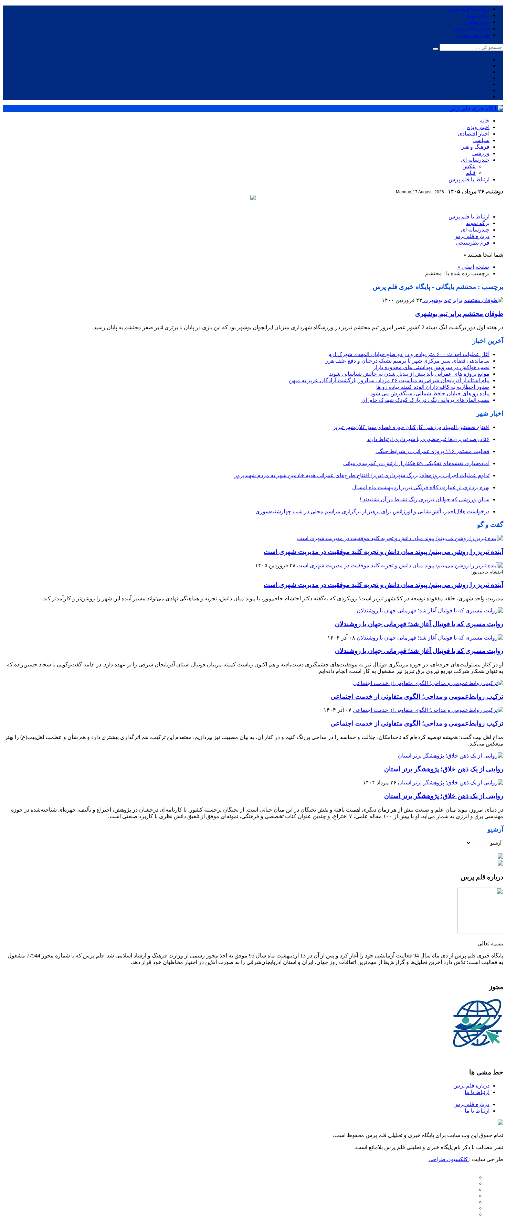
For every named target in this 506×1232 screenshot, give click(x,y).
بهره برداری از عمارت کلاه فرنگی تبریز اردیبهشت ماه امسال (420, 487)
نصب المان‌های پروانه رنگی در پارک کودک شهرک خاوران (425, 400)
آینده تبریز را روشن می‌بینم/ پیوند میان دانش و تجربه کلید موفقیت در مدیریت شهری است (383, 551)
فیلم (471, 173)
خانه (484, 121)
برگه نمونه (477, 15)
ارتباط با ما (477, 1092)
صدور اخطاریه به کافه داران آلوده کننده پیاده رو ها (432, 387)
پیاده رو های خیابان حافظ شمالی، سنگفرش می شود (429, 393)
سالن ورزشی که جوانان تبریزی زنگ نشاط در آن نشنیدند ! (424, 499)
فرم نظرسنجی (472, 35)
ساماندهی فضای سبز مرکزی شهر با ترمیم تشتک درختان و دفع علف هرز (407, 361)
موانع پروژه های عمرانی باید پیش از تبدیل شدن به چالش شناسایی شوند (409, 374)
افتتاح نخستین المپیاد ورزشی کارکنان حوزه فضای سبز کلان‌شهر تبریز (411, 427)
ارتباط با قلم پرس (469, 9)
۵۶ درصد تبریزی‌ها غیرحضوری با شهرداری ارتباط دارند (428, 439)
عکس (469, 166)
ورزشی (480, 153)
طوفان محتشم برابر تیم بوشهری (459, 313)
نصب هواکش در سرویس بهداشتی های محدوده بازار (431, 367)
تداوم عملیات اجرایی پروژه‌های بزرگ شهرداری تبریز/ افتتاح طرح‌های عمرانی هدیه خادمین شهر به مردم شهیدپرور (361, 475)
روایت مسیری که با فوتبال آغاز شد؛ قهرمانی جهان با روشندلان (419, 624)
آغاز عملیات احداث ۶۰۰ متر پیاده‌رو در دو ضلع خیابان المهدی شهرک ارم (408, 354)
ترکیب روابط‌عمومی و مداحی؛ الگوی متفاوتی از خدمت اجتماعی (416, 696)
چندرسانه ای (475, 22)
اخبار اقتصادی (473, 134)
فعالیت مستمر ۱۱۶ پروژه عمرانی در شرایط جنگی (432, 451)
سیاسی (481, 140)
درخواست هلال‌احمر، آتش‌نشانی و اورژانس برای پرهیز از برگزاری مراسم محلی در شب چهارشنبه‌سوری (372, 511)
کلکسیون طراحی (449, 1159)
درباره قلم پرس (471, 28)
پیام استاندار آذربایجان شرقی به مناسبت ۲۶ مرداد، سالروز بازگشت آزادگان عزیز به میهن (389, 380)
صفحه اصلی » (473, 267)
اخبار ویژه (478, 127)
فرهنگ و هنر (475, 147)
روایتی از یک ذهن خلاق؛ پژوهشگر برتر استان (443, 769)
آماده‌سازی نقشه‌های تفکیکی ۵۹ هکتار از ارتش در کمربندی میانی (416, 463)
